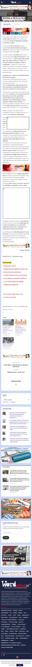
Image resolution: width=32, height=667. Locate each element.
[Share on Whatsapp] (16, 33)
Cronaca (9, 615)
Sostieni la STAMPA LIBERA (7, 647)
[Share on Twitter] (8, 33)
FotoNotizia (25, 617)
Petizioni (11, 631)
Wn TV (2, 638)
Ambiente (15, 610)
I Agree (20, 665)
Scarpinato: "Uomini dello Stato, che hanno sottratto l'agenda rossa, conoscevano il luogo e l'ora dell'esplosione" (18, 415)
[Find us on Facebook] (1, 655)
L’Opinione (14, 624)
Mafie (2, 631)
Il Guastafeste (4, 622)
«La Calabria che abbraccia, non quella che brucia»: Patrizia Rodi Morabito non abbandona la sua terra (19, 472)
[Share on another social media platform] (27, 33)
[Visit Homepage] (16, 2)
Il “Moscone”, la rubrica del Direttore (8, 619)
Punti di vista (22, 631)
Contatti (11, 640)
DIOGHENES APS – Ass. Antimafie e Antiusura (11, 642)
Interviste (21, 622)
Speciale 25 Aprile (13, 633)
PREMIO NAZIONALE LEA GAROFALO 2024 (10, 645)
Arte (11, 612)
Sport (2, 636)
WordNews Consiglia (10, 638)
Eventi (20, 617)
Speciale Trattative (22, 633)
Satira (27, 631)
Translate (13, 402)
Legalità (2, 629)
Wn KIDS (27, 636)
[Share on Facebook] (4, 33)
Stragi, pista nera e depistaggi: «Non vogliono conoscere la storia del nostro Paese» (19, 428)
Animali (20, 610)
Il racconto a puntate (13, 622)
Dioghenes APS (25, 615)
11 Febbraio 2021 (16, 24)
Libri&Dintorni (23, 629)
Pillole (16, 631)
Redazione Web (7, 24)
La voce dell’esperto (5, 626)
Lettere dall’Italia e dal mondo (12, 629)
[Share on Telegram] (20, 33)
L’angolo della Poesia (5, 624)
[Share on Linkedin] (12, 33)
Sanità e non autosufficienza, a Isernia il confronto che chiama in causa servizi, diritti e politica (20, 329)
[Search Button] (30, 2)
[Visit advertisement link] (16, 7)
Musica (6, 631)
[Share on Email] (24, 33)
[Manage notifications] (17, 657)
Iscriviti (6, 537)
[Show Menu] (2, 2)
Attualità (15, 612)
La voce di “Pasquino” (15, 626)
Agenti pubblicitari (24, 638)
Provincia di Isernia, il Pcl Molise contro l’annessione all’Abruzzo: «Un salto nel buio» (8, 329)
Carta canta (3, 615)
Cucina (14, 615)
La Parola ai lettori (21, 624)
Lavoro (23, 626)
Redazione (23, 645)
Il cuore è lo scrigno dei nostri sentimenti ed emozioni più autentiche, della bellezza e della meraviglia (19, 440)
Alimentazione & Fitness (6, 610)
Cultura (19, 615)
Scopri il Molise (4, 633)
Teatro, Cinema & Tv (20, 636)
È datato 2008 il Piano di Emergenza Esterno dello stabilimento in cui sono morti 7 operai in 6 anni (18, 434)
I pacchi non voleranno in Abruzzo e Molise (8, 344)
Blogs (17, 638)
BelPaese (20, 612)
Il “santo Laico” (21, 619)
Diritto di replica (4, 617)
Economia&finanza (13, 617)
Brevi (25, 612)
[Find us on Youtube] (4, 655)
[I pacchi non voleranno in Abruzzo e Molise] (8, 340)
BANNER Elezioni (4, 640)
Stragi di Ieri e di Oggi (9, 636)
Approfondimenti (4, 612)
